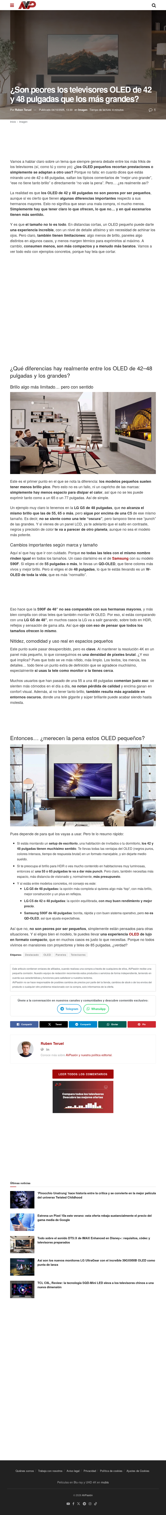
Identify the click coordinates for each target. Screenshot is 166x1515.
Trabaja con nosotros (50, 1471)
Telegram (72, 1009)
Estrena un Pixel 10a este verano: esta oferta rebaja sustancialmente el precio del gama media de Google (94, 1217)
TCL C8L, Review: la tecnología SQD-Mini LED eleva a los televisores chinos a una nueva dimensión (95, 1285)
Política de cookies (111, 1471)
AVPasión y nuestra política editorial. (89, 1055)
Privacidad (90, 1471)
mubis (105, 1482)
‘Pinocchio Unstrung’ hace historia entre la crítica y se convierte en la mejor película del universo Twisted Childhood (96, 1195)
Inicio (13, 121)
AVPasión (87, 1495)
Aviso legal (73, 1471)
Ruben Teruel (23, 110)
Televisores (78, 954)
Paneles (61, 954)
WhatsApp (98, 1009)
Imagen (82, 110)
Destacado (32, 954)
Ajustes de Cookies (138, 1471)
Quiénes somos (25, 1471)
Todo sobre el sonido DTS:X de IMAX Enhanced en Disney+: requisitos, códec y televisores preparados (93, 1240)
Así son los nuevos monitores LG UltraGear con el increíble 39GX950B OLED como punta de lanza (96, 1262)
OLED (134, 934)
